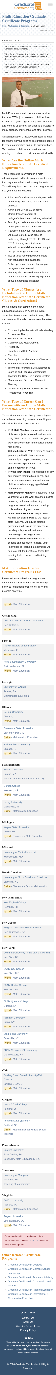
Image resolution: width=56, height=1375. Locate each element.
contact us (33, 1240)
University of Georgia (15, 687)
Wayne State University (16, 827)
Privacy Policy (28, 1330)
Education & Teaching (19, 26)
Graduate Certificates (26, 1364)
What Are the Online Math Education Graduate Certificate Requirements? (25, 47)
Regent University (13, 1216)
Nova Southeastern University (20, 661)
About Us (28, 1322)
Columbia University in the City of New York (27, 952)
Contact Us (28, 1318)
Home (5, 26)
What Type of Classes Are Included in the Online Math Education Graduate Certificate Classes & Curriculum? (26, 56)
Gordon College (12, 786)
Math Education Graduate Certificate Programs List (27, 72)
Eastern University (14, 1150)
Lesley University (13, 802)
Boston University (13, 769)
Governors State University (18, 728)
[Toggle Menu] (50, 4)
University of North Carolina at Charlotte (25, 877)
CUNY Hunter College (15, 985)
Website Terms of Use (28, 1326)
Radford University (14, 1200)
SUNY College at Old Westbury (20, 1050)
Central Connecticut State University (23, 620)
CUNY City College (14, 969)
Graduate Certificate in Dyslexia (25, 1264)
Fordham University (14, 1017)
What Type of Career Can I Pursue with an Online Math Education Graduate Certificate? (26, 65)
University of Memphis (16, 1175)
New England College (15, 902)
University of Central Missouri (20, 852)
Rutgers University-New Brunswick (22, 927)
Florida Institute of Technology (20, 645)
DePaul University (13, 712)
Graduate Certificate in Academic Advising (30, 1277)
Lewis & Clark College (15, 1104)
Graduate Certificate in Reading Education (30, 1289)
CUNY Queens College (16, 1001)
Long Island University (16, 1034)
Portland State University (17, 1120)
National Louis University (17, 744)
